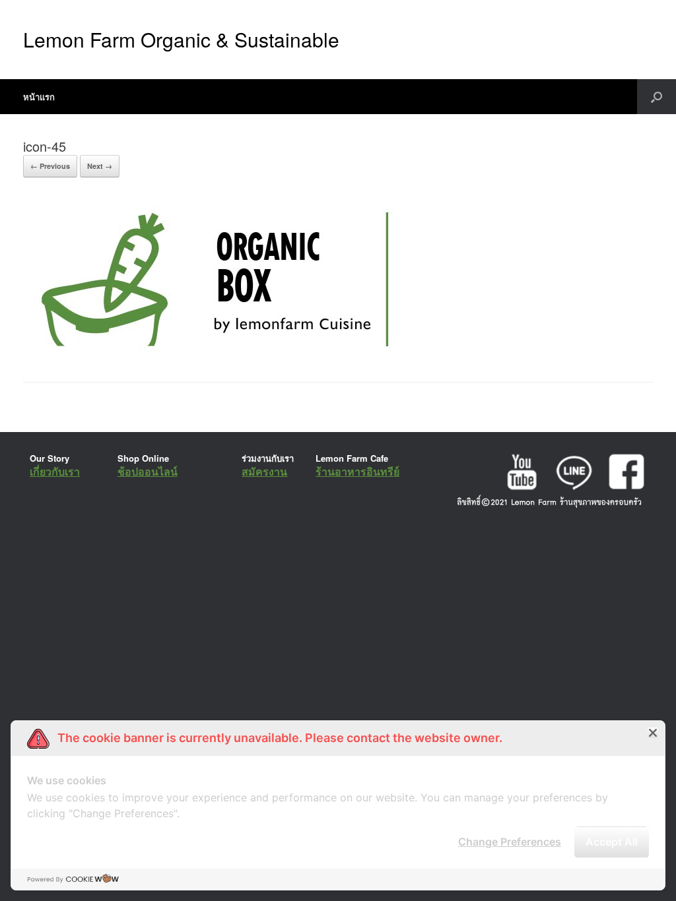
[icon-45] (212, 348)
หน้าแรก (39, 96)
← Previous (50, 166)
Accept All (612, 841)
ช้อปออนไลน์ (148, 471)
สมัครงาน (264, 471)
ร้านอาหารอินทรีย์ (357, 471)
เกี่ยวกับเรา (55, 471)
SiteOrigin (329, 547)
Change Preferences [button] (509, 841)
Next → (99, 166)
